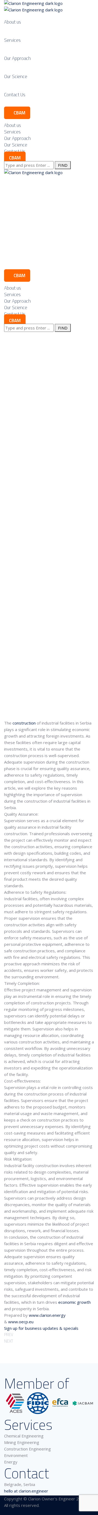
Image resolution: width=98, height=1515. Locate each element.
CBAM (19, 112)
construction (25, 723)
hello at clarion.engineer (26, 1491)
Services (12, 40)
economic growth (74, 1302)
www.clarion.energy (47, 1315)
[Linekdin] (5, 1512)
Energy (10, 1462)
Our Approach (17, 58)
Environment (16, 1455)
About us (12, 21)
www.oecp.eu (20, 1321)
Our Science (15, 76)
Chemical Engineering (24, 1436)
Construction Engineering (27, 1449)
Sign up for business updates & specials (41, 1328)
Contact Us (14, 94)
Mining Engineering (21, 1442)
